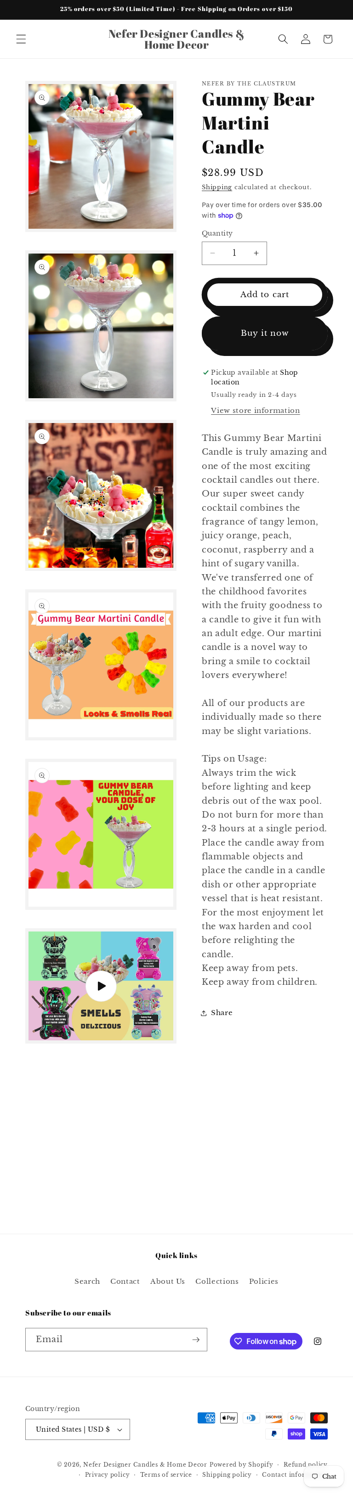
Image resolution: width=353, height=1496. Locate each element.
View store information (255, 410)
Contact (125, 1281)
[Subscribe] (196, 1340)
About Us (167, 1281)
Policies (264, 1281)
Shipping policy (227, 1474)
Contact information (295, 1474)
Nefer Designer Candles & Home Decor (145, 1464)
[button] (21, 39)
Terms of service (166, 1474)
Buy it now (265, 333)
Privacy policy (107, 1474)
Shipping (217, 187)
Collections (217, 1281)
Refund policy (306, 1464)
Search (87, 1281)
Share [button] (222, 1012)
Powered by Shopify (241, 1464)
